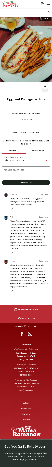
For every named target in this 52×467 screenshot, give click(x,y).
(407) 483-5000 (26, 360)
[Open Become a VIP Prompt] (26, 464)
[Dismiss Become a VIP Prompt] (48, 443)
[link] (26, 120)
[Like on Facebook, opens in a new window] (22, 335)
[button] (3, 12)
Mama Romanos (26, 431)
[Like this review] (13, 209)
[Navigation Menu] (48, 4)
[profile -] (42, 3)
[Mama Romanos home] (13, 4)
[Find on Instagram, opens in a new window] (30, 335)
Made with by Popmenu (20, 326)
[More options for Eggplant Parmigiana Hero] (45, 86)
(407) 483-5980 (26, 390)
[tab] (14, 151)
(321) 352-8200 (26, 375)
